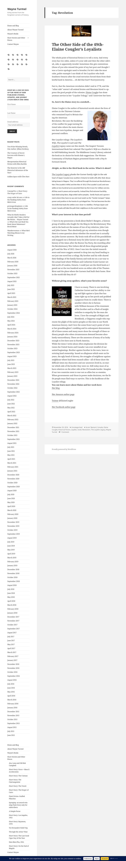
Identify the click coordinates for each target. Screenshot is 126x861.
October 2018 (12, 577)
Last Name (11, 113)
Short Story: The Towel (17, 786)
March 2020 (11, 510)
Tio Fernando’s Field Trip (18, 828)
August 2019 (12, 538)
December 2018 (13, 569)
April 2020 (11, 506)
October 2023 (12, 348)
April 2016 (11, 696)
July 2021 (10, 447)
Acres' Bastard (91, 427)
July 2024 (10, 317)
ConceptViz (11, 191)
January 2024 (12, 337)
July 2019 (10, 542)
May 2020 (11, 502)
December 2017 (13, 617)
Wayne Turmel (16, 9)
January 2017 (12, 660)
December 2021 (13, 427)
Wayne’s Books (12, 34)
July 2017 (10, 636)
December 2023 (13, 340)
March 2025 (11, 297)
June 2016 (11, 688)
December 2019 (13, 522)
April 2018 (11, 601)
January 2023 (12, 376)
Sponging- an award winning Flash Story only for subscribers (18, 805)
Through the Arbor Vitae (18, 832)
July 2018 (10, 589)
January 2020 (12, 518)
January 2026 (12, 266)
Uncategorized (76, 427)
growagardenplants (14, 206)
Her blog (56, 388)
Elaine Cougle (92, 92)
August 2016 (12, 680)
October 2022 (12, 388)
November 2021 (13, 431)
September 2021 (13, 439)
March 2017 (11, 652)
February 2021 (12, 467)
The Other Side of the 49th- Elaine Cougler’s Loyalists (77, 47)
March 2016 (11, 700)
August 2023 (12, 356)
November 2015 (13, 715)
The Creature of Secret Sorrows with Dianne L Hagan (16, 155)
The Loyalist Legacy (61, 174)
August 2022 (12, 396)
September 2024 (13, 313)
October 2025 (12, 273)
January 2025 (12, 305)
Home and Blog (13, 26)
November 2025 (13, 269)
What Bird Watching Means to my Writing (18, 232)
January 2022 (12, 423)
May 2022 (11, 408)
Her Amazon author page (63, 394)
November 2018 (13, 573)
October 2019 (12, 530)
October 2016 (12, 672)
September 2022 (13, 392)
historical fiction (64, 430)
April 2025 (11, 293)
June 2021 (11, 451)
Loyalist (55, 146)
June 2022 (11, 404)
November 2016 (13, 668)
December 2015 (13, 711)
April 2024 (11, 325)
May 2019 (11, 550)
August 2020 (12, 490)
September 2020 (13, 487)
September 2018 (13, 581)
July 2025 (10, 285)
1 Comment (64, 432)
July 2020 (10, 494)
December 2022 (13, 380)
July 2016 (10, 684)
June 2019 (11, 546)
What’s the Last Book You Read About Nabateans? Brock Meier (17, 224)
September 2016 (13, 676)
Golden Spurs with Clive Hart (18, 177)
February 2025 (12, 301)
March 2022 (11, 415)
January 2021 (12, 471)
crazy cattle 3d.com (14, 197)
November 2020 (13, 479)
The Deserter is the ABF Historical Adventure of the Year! (17, 170)
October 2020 (12, 483)
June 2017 (11, 640)
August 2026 (12, 250)
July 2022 (10, 400)
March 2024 (11, 329)
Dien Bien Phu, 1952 (16, 842)
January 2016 (12, 707)
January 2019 (12, 565)
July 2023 (10, 360)
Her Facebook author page (63, 407)
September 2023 (13, 352)
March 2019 (11, 558)
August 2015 (12, 727)
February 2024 (12, 333)
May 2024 (11, 321)
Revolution (86, 430)
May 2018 (11, 597)
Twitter (55, 400)
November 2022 (13, 384)
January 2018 (12, 613)
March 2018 (11, 605)
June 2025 (11, 289)
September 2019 (13, 534)
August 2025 (12, 281)
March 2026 (11, 258)
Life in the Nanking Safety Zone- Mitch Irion (18, 199)
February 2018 (12, 609)
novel (79, 430)
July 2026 (10, 254)
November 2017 (13, 621)
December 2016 (13, 664)
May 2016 (11, 692)
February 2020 (12, 514)
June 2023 (11, 364)
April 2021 (11, 459)
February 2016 (12, 704)
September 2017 (13, 629)
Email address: (13, 122)
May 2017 (11, 644)
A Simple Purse (14, 811)
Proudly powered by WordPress (64, 449)
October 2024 (12, 309)
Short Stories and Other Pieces (16, 39)
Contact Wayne (13, 44)
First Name (11, 104)
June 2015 (11, 735)
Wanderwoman (13, 230)
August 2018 (12, 585)
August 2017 (12, 633)
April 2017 (11, 648)
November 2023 (13, 344)
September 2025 (13, 277)
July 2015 (10, 731)
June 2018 (11, 593)
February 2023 (12, 372)
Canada (100, 427)
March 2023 (11, 368)
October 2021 (12, 435)
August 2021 (12, 443)
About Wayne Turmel (15, 30)
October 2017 (12, 625)
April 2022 (11, 412)
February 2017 (12, 656)
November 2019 (13, 526)
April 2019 (11, 554)
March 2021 (11, 463)
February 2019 (12, 561)
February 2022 (12, 419)
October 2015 (12, 719)
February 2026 (12, 262)
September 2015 (13, 723)
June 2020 (11, 498)
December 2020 (13, 475)
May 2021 (11, 455)
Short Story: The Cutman (18, 776)
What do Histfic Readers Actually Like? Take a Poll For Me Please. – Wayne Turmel (18, 217)
